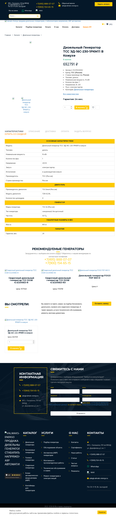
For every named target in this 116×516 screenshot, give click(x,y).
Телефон (54, 396)
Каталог (19, 27)
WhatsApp (28, 11)
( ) (110, 24)
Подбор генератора (34, 27)
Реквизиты (75, 471)
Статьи (74, 458)
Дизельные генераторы (31, 35)
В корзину (80, 107)
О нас (56, 27)
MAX (41, 11)
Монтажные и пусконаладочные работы (54, 461)
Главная (8, 35)
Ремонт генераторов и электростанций (52, 477)
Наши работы (76, 453)
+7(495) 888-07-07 (45, 4)
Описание (34, 131)
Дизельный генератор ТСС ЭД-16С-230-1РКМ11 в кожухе (20, 332)
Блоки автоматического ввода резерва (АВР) (32, 477)
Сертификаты (76, 447)
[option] (30, 42)
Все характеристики (71, 94)
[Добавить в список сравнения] (98, 107)
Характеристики (14, 131)
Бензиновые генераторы (30, 451)
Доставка (75, 27)
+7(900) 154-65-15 (44, 7)
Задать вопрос (82, 131)
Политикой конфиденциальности (95, 405)
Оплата (65, 27)
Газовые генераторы (29, 459)
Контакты (75, 442)
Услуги (48, 27)
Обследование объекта (53, 447)
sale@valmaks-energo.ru (70, 6)
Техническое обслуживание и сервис (54, 469)
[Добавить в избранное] (93, 107)
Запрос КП (87, 27)
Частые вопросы (74, 464)
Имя (52, 388)
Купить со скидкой (15, 134)
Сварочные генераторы (29, 466)
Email (84, 388)
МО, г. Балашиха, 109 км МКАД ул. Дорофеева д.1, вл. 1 (18, 4)
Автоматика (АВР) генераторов (51, 454)
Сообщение (86, 396)
